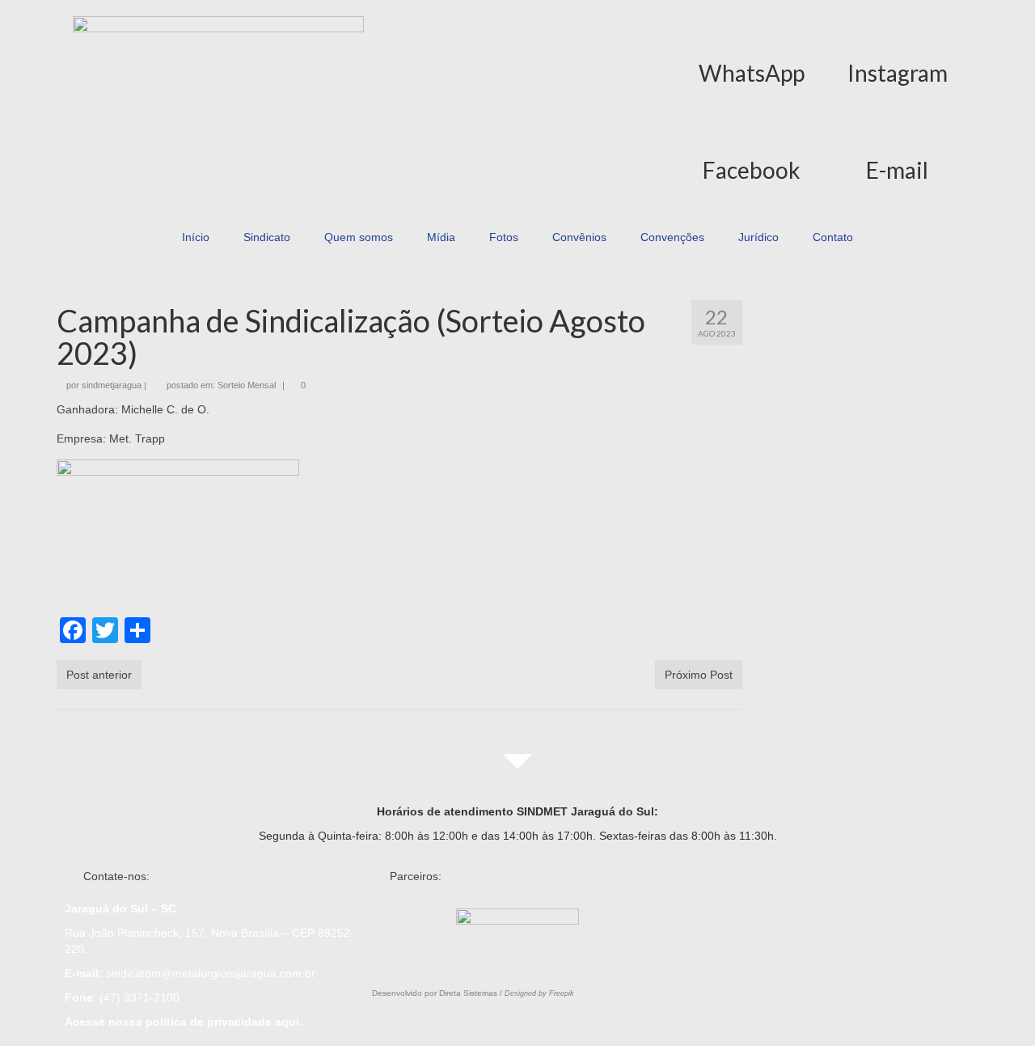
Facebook (752, 170)
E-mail (897, 170)
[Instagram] (897, 26)
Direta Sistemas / (472, 993)
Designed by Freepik (539, 993)
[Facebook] (752, 123)
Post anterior (99, 674)
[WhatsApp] (752, 26)
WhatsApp (752, 73)
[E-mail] (897, 123)
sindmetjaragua (112, 385)
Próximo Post (699, 674)
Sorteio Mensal (247, 385)
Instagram (897, 73)
